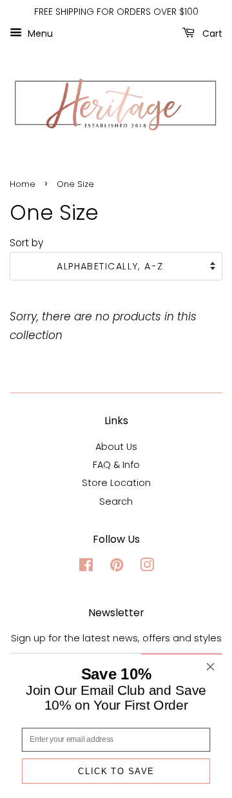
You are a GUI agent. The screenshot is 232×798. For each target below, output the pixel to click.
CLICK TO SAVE (116, 771)
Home (22, 184)
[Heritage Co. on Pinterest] (117, 567)
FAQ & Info (116, 464)
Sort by (26, 242)
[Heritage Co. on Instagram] (147, 567)
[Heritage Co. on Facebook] (86, 567)
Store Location (116, 482)
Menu (39, 32)
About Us (116, 446)
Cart (211, 32)
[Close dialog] (210, 666)
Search (116, 501)
